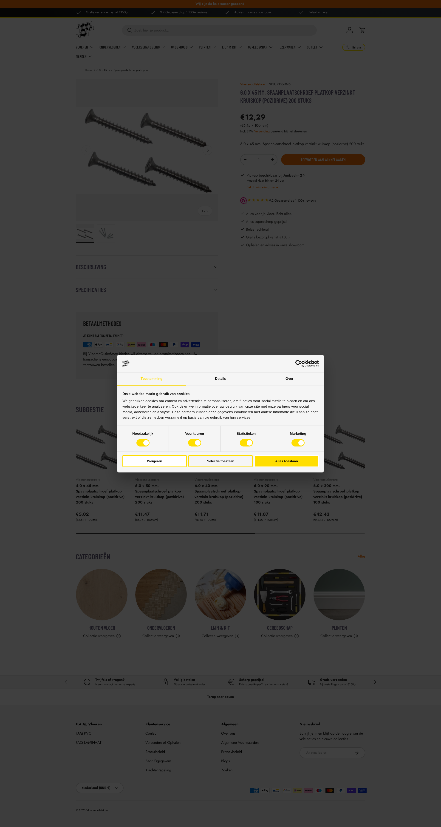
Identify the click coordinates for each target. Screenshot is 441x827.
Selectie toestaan (220, 461)
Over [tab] (289, 379)
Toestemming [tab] (151, 379)
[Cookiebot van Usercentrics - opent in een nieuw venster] (299, 363)
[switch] (194, 442)
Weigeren (154, 461)
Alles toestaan (286, 461)
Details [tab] (220, 379)
